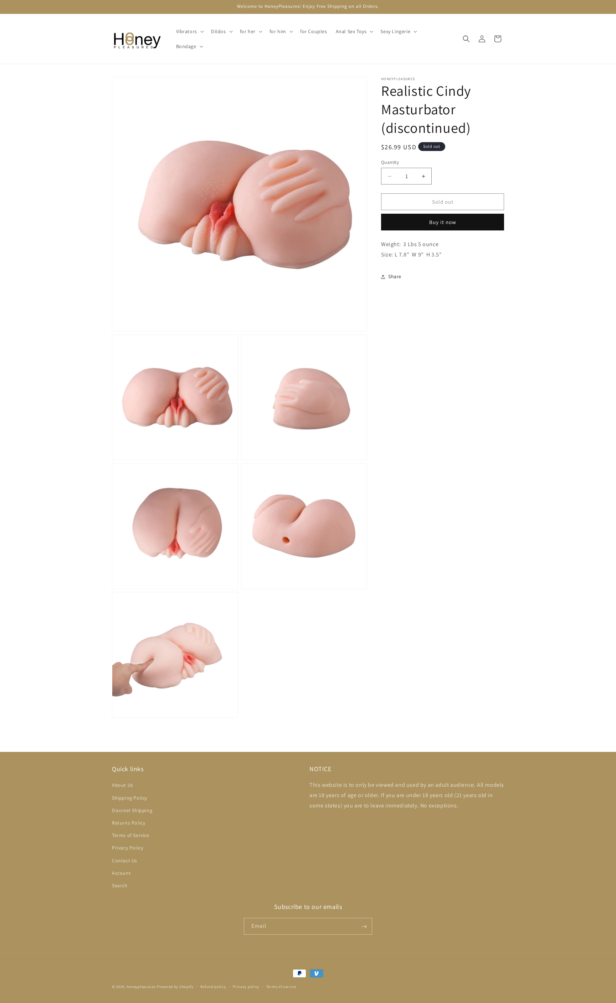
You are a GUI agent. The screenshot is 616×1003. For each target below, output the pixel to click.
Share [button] (394, 276)
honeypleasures (141, 986)
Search (120, 885)
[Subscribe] (364, 926)
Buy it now (442, 222)
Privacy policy (246, 986)
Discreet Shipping (132, 810)
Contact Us (124, 860)
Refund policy (213, 986)
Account (121, 873)
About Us (122, 785)
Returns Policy (128, 823)
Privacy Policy (127, 848)
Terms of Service (130, 835)
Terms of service (281, 986)
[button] (189, 31)
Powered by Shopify (175, 986)
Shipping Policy (129, 798)
